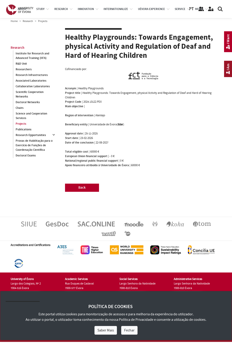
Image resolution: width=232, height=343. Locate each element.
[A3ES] (65, 250)
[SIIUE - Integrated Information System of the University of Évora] (29, 224)
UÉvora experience (151, 9)
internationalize (116, 9)
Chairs (20, 108)
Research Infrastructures (32, 75)
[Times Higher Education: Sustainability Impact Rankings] (165, 250)
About (22, 9)
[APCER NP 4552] (18, 263)
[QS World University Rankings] (126, 250)
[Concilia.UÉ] (201, 250)
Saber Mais (105, 330)
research (61, 9)
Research (28, 21)
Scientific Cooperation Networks (30, 94)
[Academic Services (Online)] (96, 224)
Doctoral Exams (26, 155)
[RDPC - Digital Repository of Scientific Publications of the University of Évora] (154, 224)
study (40, 9)
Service (180, 9)
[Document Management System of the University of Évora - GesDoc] (57, 224)
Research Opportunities (31, 135)
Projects (21, 124)
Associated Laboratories (31, 81)
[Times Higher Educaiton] (91, 250)
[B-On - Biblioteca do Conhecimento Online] (127, 233)
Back (82, 187)
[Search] (220, 9)
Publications (23, 129)
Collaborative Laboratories (33, 86)
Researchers (24, 69)
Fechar (129, 330)
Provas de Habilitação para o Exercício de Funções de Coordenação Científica (34, 145)
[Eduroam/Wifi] (109, 233)
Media (199, 9)
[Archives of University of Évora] (202, 224)
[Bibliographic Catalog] (175, 224)
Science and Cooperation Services (31, 116)
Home (14, 21)
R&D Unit (21, 64)
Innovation (86, 9)
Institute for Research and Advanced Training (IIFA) (32, 55)
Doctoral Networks (28, 102)
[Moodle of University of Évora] (133, 224)
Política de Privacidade (136, 319)
